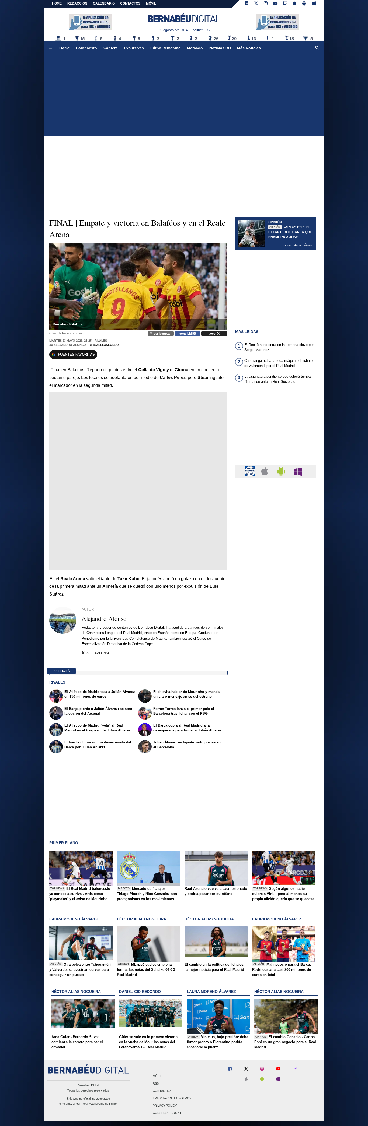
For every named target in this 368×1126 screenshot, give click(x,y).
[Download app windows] (314, 4)
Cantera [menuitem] (110, 48)
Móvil (157, 1076)
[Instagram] (265, 4)
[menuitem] (51, 48)
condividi (186, 333)
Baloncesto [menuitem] (86, 48)
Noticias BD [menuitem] (220, 48)
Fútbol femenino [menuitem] (165, 48)
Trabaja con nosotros (172, 1098)
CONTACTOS (130, 3)
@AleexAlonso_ (106, 344)
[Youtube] (275, 4)
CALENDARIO (104, 3)
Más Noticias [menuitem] (249, 48)
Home (57, 3)
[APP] (251, 471)
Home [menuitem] (64, 48)
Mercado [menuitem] (195, 48)
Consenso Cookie (167, 1113)
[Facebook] (246, 4)
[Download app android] (304, 4)
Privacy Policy (165, 1105)
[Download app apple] (294, 4)
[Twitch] (285, 4)
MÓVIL (151, 3)
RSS (156, 1083)
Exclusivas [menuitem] (134, 48)
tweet (213, 333)
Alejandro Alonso (70, 344)
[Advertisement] (184, 95)
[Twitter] (256, 4)
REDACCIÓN (77, 3)
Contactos (162, 1091)
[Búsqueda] (317, 48)
